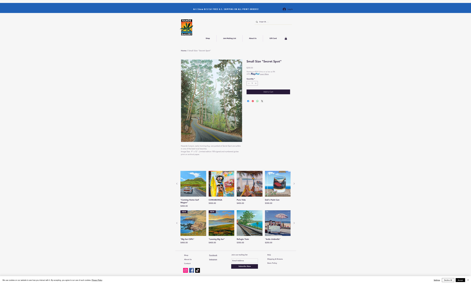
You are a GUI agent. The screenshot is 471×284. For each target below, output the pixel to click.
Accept (460, 280)
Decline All (448, 280)
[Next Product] (294, 183)
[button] (286, 38)
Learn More (264, 74)
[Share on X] (262, 101)
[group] (235, 189)
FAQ (269, 255)
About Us (188, 259)
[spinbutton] (252, 83)
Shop (186, 255)
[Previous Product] (176, 183)
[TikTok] (197, 270)
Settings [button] (437, 280)
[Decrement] (248, 83)
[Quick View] (193, 184)
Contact (187, 263)
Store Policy (272, 263)
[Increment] (255, 83)
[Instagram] (185, 270)
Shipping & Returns (275, 259)
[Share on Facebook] (248, 101)
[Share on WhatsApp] (257, 101)
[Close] (468, 280)
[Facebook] (191, 270)
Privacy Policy (97, 280)
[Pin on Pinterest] (252, 101)
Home (183, 50)
